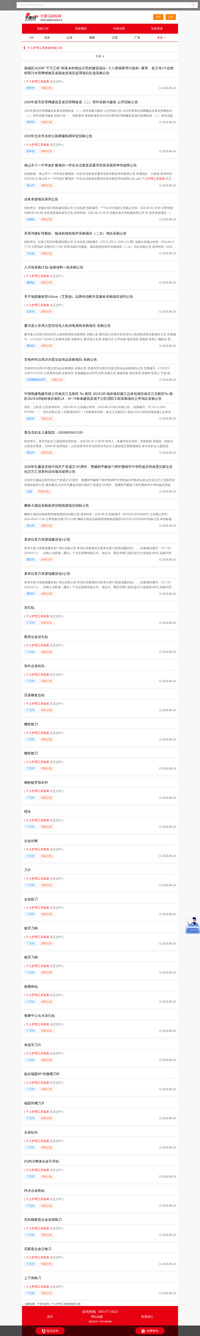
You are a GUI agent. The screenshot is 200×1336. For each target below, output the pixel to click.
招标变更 (157, 28)
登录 (158, 17)
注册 (170, 17)
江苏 (115, 37)
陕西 (92, 37)
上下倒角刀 (32, 1278)
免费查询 (152, 1331)
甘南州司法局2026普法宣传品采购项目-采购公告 (60, 359)
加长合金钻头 (34, 666)
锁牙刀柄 (31, 928)
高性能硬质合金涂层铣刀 (43, 1220)
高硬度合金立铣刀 (37, 1249)
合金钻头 (31, 1132)
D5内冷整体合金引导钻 (41, 1161)
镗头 (27, 811)
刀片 (27, 870)
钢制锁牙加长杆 (36, 782)
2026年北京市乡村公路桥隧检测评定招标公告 (58, 136)
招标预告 (81, 28)
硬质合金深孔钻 (36, 637)
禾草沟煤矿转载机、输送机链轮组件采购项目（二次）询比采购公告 (75, 233)
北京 (47, 37)
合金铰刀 (31, 899)
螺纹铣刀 (31, 724)
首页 (50, 1316)
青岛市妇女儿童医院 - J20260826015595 (53, 432)
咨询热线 (100, 1312)
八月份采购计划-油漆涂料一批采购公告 (53, 267)
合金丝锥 (31, 841)
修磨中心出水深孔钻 (39, 1015)
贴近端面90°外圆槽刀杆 (42, 1074)
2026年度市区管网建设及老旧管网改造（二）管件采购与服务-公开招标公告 (81, 102)
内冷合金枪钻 (34, 1190)
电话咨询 (52, 1331)
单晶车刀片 (32, 1045)
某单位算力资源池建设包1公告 (47, 539)
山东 (69, 37)
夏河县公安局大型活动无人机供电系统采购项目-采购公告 (67, 326)
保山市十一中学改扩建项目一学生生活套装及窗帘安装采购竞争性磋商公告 (80, 165)
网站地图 (97, 1316)
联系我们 (147, 1316)
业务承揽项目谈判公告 (41, 199)
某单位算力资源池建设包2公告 (47, 574)
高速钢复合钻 (34, 695)
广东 (137, 37)
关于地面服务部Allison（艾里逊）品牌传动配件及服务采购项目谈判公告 (78, 296)
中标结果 (119, 28)
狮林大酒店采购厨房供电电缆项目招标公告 (56, 505)
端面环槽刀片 (34, 1103)
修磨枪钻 (31, 986)
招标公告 (43, 28)
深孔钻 (29, 607)
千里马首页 (43, 1304)
